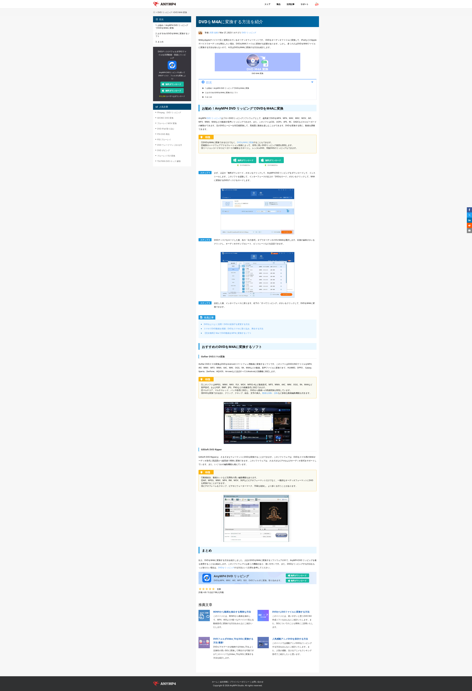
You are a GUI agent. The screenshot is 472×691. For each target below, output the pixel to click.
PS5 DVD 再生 (163, 134)
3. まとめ (159, 41)
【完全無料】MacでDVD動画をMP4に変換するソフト (227, 333)
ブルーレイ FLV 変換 (166, 155)
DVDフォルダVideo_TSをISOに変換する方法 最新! (233, 640)
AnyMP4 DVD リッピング (231, 576)
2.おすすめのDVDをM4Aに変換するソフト (221, 92)
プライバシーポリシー (240, 681)
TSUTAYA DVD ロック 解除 (169, 161)
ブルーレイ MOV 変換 (167, 123)
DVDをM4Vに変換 (245, 142)
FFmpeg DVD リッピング (169, 112)
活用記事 (291, 4)
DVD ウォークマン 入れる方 (169, 145)
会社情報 (224, 681)
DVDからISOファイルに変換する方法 (291, 611)
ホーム (215, 681)
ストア (267, 4)
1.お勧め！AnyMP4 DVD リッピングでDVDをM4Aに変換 (227, 88)
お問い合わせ (257, 681)
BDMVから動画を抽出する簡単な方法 (232, 611)
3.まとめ (208, 97)
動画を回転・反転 (270, 393)
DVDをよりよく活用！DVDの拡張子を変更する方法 (227, 324)
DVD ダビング (163, 150)
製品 (278, 4)
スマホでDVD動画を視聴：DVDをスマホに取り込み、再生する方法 (233, 328)
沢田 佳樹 (214, 32)
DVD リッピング (165, 12)
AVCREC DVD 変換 (165, 118)
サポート (305, 4)
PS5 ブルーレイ (164, 139)
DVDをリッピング (226, 567)
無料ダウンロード (173, 84)
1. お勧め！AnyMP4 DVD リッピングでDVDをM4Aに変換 (171, 26)
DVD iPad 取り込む (165, 128)
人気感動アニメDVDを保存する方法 (290, 638)
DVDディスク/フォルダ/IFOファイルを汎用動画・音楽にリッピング (172, 54)
